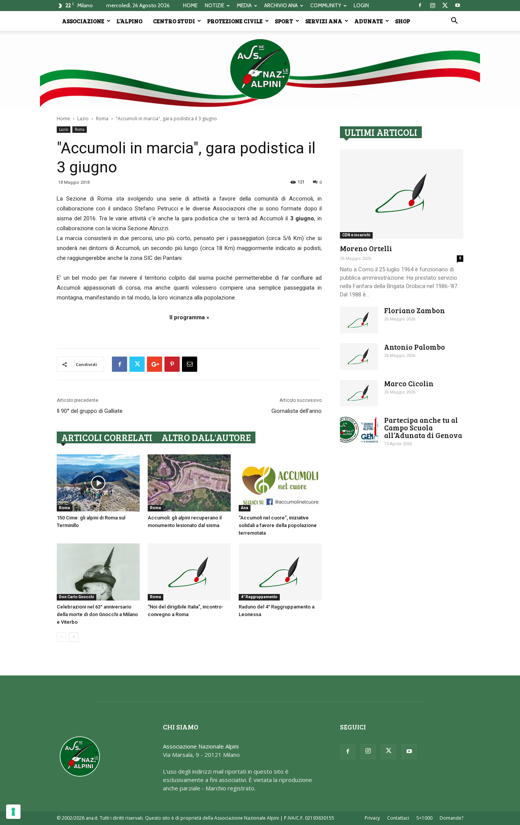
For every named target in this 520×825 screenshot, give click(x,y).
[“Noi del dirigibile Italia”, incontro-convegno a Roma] (189, 571)
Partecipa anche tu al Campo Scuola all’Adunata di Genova (423, 427)
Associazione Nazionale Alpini (201, 746)
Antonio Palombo (414, 347)
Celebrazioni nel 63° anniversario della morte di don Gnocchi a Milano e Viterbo (97, 614)
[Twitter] (445, 5)
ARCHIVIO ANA (281, 5)
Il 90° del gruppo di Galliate (90, 411)
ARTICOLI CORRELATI (106, 437)
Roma (102, 118)
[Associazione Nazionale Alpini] (260, 69)
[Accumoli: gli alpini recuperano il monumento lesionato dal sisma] (189, 482)
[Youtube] (457, 5)
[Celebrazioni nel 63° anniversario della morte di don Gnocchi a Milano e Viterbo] (98, 571)
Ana (244, 508)
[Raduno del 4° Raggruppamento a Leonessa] (280, 571)
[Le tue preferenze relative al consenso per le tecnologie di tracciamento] (13, 811)
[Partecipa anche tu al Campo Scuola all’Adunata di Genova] (359, 429)
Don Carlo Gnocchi (76, 597)
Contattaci (398, 818)
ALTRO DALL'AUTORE (206, 437)
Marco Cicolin (409, 383)
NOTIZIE (214, 5)
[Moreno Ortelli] (401, 194)
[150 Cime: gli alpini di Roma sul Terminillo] (98, 482)
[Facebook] (420, 5)
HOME (190, 5)
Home (63, 118)
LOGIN (361, 5)
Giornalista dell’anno (296, 411)
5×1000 (424, 818)
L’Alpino (129, 21)
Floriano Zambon (414, 310)
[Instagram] (432, 5)
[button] (454, 21)
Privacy (372, 818)
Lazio (83, 118)
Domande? (451, 818)
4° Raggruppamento (259, 597)
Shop (402, 21)
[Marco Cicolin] (359, 393)
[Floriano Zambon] (359, 320)
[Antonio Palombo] (359, 356)
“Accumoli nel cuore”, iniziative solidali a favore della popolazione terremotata (278, 525)
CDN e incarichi (356, 235)
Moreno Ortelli (366, 248)
